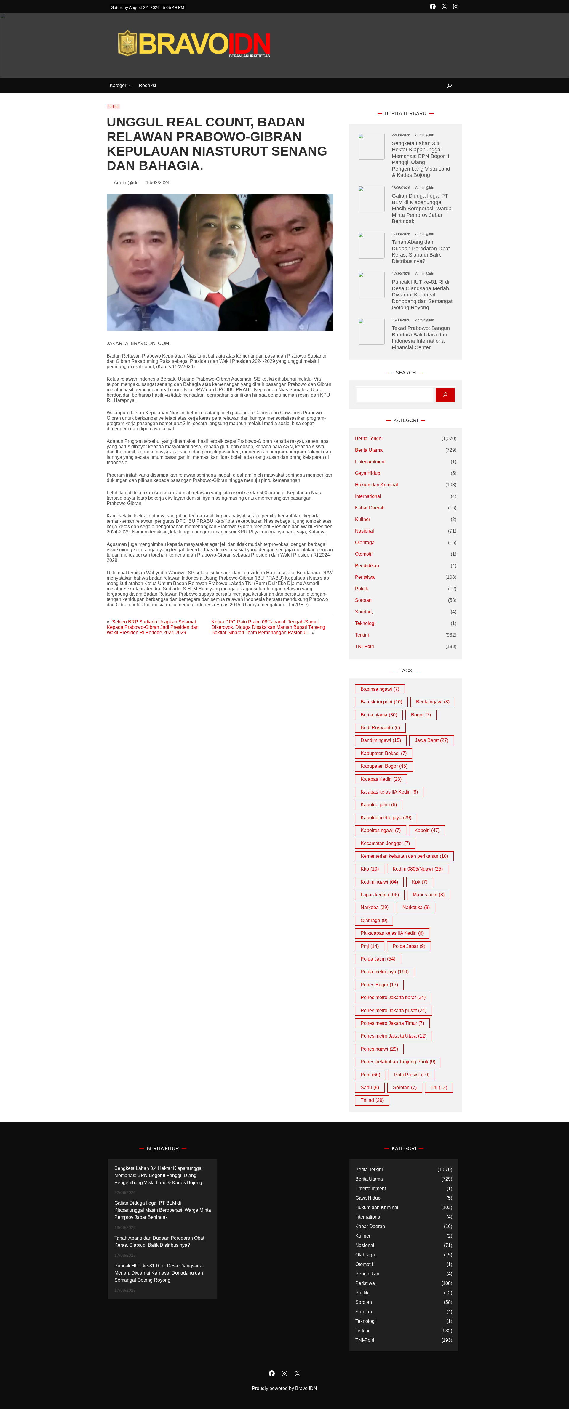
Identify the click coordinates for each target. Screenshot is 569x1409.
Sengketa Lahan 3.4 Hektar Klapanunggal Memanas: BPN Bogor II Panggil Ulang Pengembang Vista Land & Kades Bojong (421, 159)
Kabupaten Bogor (384, 766)
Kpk (419, 881)
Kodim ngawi (379, 881)
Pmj (370, 946)
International (368, 496)
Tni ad (372, 1100)
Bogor (421, 714)
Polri (370, 1074)
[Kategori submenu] (130, 85)
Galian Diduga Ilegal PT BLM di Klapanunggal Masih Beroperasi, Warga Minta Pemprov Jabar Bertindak (422, 208)
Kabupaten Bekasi (384, 753)
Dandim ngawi (381, 740)
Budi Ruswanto (380, 727)
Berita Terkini (369, 438)
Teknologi (365, 623)
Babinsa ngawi (380, 689)
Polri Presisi (411, 1074)
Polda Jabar (409, 946)
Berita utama (379, 714)
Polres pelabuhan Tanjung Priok (398, 1061)
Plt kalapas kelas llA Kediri (392, 933)
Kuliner (362, 519)
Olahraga (365, 542)
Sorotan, (364, 611)
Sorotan (363, 600)
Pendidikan (367, 565)
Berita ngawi (433, 701)
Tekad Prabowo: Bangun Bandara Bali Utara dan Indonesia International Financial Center (421, 337)
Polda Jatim (378, 958)
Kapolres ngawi (381, 830)
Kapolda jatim (379, 804)
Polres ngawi (379, 1048)
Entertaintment (370, 461)
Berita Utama (369, 450)
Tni (439, 1087)
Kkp (370, 868)
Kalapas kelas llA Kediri (389, 791)
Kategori (118, 85)
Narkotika (416, 907)
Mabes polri (429, 894)
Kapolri (427, 830)
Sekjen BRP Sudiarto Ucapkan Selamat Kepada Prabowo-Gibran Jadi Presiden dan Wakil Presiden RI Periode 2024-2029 (153, 627)
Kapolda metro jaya (386, 817)
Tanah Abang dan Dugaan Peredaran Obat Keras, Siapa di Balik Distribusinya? (421, 251)
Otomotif (364, 554)
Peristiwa (365, 577)
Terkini (113, 107)
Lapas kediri (380, 894)
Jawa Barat (431, 740)
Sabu (370, 1087)
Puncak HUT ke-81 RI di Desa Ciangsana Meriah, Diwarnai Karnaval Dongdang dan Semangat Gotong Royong (422, 294)
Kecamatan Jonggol (385, 843)
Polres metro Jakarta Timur (392, 1023)
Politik (361, 588)
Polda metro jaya (385, 971)
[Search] (445, 395)
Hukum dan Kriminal (376, 484)
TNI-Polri (364, 646)
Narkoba (375, 907)
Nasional (364, 530)
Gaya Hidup (367, 473)
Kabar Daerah (370, 507)
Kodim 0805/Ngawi (418, 868)
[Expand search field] (446, 86)
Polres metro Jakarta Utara (393, 1035)
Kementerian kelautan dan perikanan (404, 856)
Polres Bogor (379, 984)
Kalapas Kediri (381, 779)
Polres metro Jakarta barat (393, 997)
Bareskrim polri (381, 701)
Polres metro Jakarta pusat (393, 1010)
